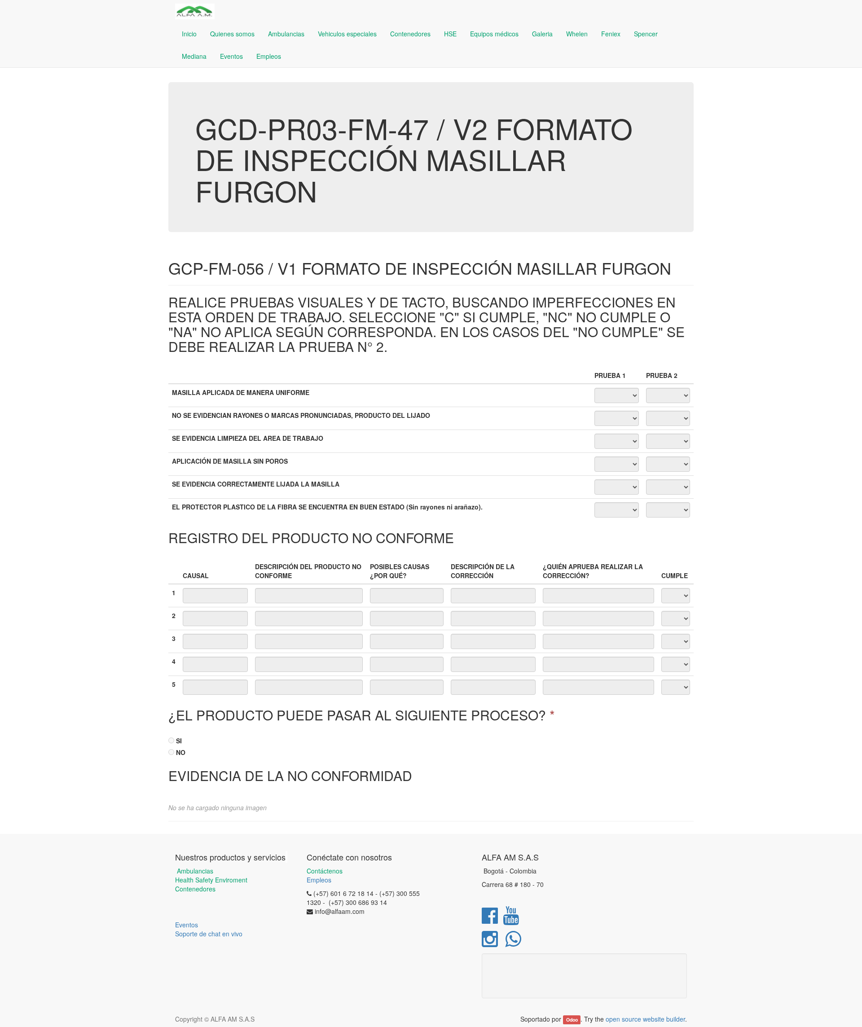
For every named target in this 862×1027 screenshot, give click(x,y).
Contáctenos (325, 870)
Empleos (319, 879)
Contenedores (195, 888)
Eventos (186, 924)
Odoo (572, 1019)
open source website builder (645, 1018)
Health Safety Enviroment (211, 879)
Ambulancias (194, 870)
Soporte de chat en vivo (208, 933)
